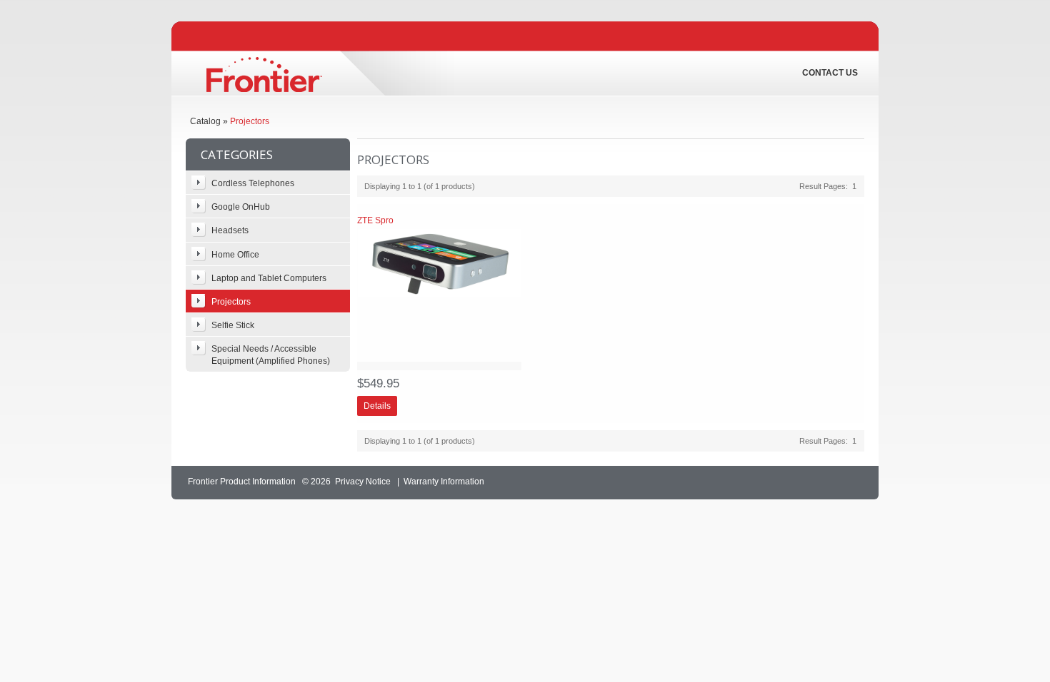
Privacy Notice (363, 482)
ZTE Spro (375, 220)
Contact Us (830, 73)
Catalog (205, 121)
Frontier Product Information (242, 482)
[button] (377, 406)
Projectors (249, 121)
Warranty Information (444, 482)
